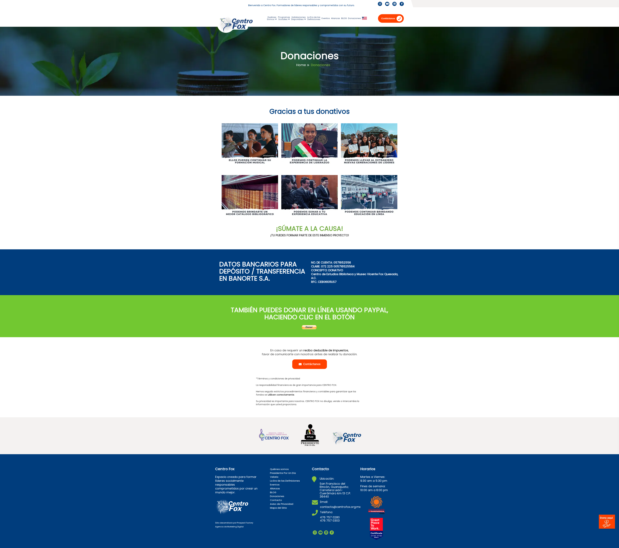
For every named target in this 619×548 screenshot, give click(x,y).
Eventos (326, 18)
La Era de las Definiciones (313, 18)
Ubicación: (327, 479)
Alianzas (335, 18)
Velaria (274, 477)
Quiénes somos (279, 469)
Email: (324, 502)
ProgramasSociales (284, 18)
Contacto (276, 500)
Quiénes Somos (271, 18)
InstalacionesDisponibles (298, 18)
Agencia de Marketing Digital (229, 526)
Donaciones (354, 18)
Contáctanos (388, 18)
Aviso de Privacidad (281, 504)
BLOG (344, 18)
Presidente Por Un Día (283, 473)
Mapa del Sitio (278, 507)
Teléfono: (326, 512)
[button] (309, 364)
